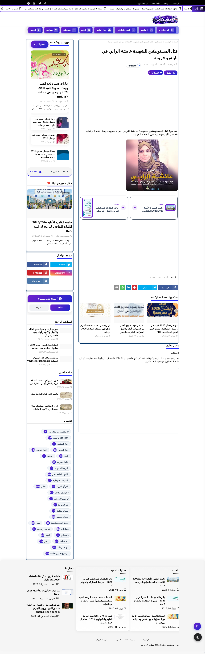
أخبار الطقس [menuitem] (101, 30)
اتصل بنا (118, 639)
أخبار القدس (61, 449)
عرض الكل (40, 44)
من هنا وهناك (60, 547)
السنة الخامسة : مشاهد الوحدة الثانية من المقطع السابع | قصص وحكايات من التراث (71, 8)
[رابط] (45, 3)
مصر (44, 541)
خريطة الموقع (142, 3)
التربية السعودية (60, 468)
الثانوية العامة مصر (58, 474)
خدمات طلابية (61, 510)
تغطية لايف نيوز (147, 644)
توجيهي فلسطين (59, 498)
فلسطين (158, 42)
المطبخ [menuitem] (33, 30)
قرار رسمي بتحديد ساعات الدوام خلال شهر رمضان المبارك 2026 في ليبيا (95, 328)
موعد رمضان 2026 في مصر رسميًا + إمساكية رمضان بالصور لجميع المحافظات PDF (163, 328)
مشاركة (39, 307)
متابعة (60, 307)
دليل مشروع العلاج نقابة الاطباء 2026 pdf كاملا (44, 578)
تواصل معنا (156, 3)
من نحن (166, 3)
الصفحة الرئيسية (171, 42)
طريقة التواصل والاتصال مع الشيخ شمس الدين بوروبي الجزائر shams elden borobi (43, 608)
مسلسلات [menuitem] (67, 30)
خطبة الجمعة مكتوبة (58, 523)
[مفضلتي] (197, 626)
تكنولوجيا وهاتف (59, 492)
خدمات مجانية (60, 516)
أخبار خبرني (163, 277)
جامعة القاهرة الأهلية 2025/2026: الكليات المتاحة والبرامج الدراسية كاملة (52, 226)
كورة (45, 535)
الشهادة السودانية (58, 480)
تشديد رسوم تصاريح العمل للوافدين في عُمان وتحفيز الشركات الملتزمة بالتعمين (132, 328)
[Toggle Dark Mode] (198, 637)
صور (35, 523)
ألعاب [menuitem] (83, 30)
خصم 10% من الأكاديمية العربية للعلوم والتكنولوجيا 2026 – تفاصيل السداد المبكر (96, 619)
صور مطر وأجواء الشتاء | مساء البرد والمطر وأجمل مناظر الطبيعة (43, 382)
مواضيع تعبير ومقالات (57, 553)
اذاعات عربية (61, 462)
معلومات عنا (130, 639)
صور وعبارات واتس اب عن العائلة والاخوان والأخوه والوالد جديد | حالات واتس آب (43, 332)
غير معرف (171, 64)
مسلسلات (62, 541)
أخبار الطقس (61, 443)
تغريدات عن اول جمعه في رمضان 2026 (43, 137)
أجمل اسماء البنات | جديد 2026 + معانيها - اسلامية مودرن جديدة (43, 347)
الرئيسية (176, 3)
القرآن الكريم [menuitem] (164, 30)
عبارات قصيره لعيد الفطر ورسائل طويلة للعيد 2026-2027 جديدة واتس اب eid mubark (53, 90)
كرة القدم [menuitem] (144, 30)
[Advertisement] (129, 103)
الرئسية (146, 639)
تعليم (40, 486)
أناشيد (48, 456)
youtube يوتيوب (58, 437)
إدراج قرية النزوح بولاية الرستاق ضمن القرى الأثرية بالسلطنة (44, 408)
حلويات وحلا (61, 504)
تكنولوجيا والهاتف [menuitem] (123, 30)
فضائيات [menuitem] (49, 30)
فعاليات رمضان (41, 529)
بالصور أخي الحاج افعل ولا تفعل (44, 394)
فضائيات (63, 529)
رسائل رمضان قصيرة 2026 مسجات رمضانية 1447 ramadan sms (43, 154)
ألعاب (64, 456)
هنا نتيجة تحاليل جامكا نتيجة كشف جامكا (43, 592)
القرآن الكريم (60, 486)
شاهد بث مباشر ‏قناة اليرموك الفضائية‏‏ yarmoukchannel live (42, 359)
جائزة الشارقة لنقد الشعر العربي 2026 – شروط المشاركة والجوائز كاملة (151, 8)
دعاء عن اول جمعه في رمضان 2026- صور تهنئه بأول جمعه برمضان (44, 122)
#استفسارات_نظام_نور (57, 431)
